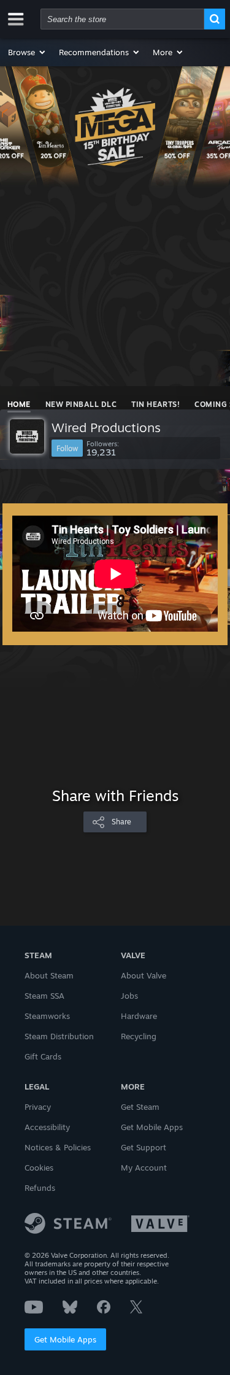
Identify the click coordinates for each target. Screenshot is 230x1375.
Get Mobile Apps (65, 1339)
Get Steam (140, 1107)
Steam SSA (44, 996)
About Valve (143, 975)
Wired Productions (106, 427)
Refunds (40, 1188)
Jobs (129, 996)
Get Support (143, 1147)
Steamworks (47, 1016)
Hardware (139, 1016)
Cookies (39, 1167)
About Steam (49, 975)
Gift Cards (43, 1056)
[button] (27, 52)
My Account (144, 1167)
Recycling (138, 1036)
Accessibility (47, 1127)
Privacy (38, 1107)
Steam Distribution (59, 1036)
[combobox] (122, 19)
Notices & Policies (58, 1147)
